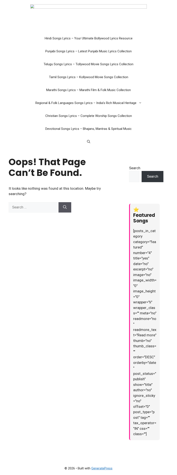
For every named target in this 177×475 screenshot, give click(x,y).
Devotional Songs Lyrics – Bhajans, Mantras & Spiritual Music (88, 129)
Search (134, 168)
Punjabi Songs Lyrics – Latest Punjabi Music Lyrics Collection (88, 51)
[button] (141, 102)
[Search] (64, 207)
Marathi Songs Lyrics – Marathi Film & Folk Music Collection (88, 90)
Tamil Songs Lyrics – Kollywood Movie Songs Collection (88, 77)
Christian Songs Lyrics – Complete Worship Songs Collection (88, 116)
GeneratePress (101, 468)
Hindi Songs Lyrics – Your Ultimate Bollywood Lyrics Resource (89, 38)
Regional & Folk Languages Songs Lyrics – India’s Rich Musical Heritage (85, 103)
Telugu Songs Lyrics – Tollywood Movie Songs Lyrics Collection (88, 64)
